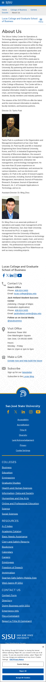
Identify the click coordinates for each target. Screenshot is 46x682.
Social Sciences (10, 513)
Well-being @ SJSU (12, 583)
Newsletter (27, 372)
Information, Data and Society (18, 493)
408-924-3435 (21, 310)
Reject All (23, 671)
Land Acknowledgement (23, 440)
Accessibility (23, 419)
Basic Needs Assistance (14, 536)
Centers (34, 10)
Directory (7, 600)
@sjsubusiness (15, 321)
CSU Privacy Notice (17, 659)
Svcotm (5, 12)
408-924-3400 (21, 290)
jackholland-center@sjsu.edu (27, 313)
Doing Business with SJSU (16, 605)
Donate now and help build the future (25, 361)
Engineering (8, 477)
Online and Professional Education (20, 503)
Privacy (23, 445)
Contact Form (9, 595)
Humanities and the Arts (15, 498)
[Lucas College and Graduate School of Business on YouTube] (19, 275)
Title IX (23, 430)
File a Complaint (10, 616)
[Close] (43, 646)
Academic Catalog (11, 531)
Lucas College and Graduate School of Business (20, 20)
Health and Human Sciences (17, 488)
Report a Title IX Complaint (17, 621)
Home (4, 10)
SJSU (9, 2)
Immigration (8, 572)
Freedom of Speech (12, 567)
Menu (41, 22)
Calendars (7, 552)
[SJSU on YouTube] (38, 412)
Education (7, 472)
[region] (23, 663)
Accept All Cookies (23, 677)
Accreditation (23, 425)
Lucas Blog (28, 376)
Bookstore (7, 546)
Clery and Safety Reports (15, 541)
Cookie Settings (23, 450)
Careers (6, 557)
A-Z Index (7, 526)
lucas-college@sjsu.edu (25, 293)
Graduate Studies (11, 482)
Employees (8, 562)
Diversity (23, 435)
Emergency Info (10, 610)
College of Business (18, 10)
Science (6, 508)
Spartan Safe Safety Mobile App (19, 577)
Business (7, 467)
